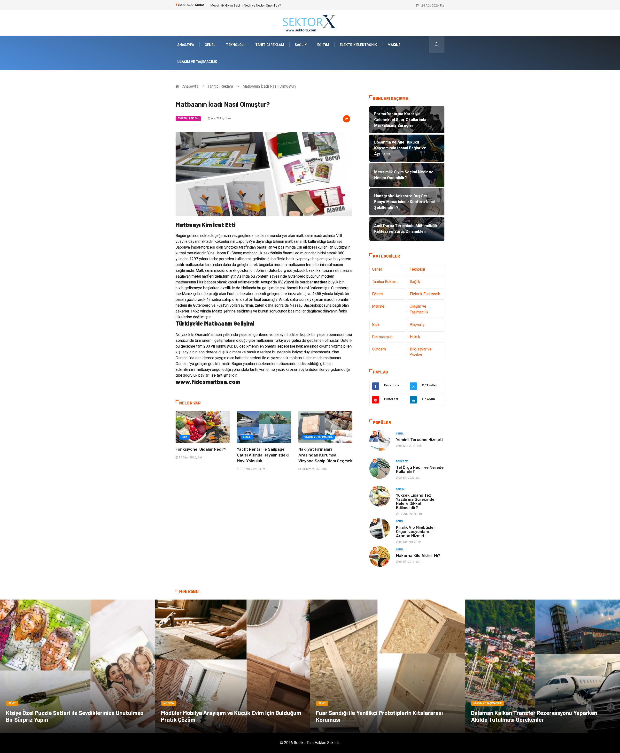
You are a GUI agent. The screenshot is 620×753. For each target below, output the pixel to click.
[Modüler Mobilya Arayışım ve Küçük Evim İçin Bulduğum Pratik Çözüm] (232, 666)
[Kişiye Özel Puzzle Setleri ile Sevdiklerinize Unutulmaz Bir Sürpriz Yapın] (77, 666)
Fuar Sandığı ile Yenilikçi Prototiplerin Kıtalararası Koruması (379, 716)
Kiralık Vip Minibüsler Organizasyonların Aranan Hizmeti (415, 531)
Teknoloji (235, 45)
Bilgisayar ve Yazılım (421, 352)
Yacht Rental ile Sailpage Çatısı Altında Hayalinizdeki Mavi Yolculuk (263, 454)
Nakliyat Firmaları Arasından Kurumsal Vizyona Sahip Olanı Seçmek (325, 454)
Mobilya (168, 703)
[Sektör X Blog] (310, 22)
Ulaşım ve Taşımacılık (197, 62)
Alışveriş (417, 324)
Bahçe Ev (402, 461)
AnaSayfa (185, 45)
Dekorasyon (382, 337)
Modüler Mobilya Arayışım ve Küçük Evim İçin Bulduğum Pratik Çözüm (231, 716)
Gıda (184, 437)
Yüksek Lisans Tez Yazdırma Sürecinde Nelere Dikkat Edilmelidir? (415, 501)
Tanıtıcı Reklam (269, 45)
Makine (394, 45)
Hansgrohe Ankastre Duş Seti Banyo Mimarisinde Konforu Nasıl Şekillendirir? (264, 5)
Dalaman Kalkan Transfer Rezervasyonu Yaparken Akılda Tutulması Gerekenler (534, 716)
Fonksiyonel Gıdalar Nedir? (201, 449)
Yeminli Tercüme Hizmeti (419, 439)
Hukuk (415, 337)
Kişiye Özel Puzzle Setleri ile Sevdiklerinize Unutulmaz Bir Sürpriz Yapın (75, 716)
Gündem (379, 349)
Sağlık (301, 45)
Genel (210, 45)
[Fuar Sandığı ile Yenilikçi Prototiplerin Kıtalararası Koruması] (387, 666)
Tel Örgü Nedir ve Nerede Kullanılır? (420, 469)
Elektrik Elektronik (358, 45)
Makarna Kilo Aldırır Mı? (418, 555)
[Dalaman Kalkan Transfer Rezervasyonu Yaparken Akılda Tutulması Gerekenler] (542, 666)
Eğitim (323, 45)
